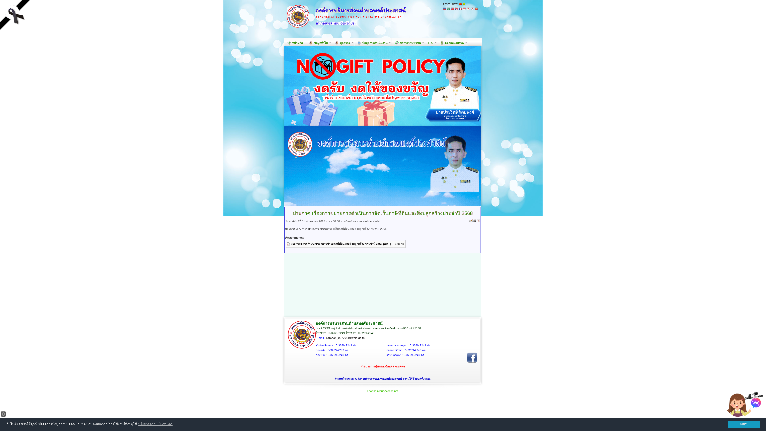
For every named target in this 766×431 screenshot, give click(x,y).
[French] (460, 9)
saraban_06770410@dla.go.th (345, 337)
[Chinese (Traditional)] (452, 9)
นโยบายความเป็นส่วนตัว (155, 424)
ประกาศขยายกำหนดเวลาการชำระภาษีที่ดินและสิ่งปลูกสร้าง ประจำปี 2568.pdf (339, 243)
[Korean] (472, 9)
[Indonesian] (464, 9)
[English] (456, 9)
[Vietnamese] (476, 9)
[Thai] (444, 9)
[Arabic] (448, 9)
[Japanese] (468, 9)
